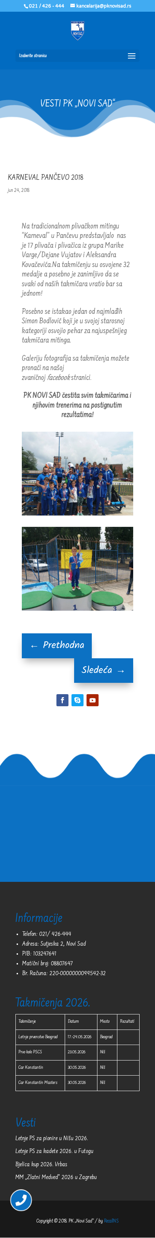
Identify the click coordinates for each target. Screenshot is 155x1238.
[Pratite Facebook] (62, 700)
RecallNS (111, 1221)
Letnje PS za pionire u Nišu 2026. (51, 1138)
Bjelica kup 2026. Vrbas (41, 1164)
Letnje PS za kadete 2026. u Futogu (54, 1151)
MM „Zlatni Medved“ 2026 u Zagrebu (56, 1177)
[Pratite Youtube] (93, 700)
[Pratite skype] (77, 700)
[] (21, 1206)
